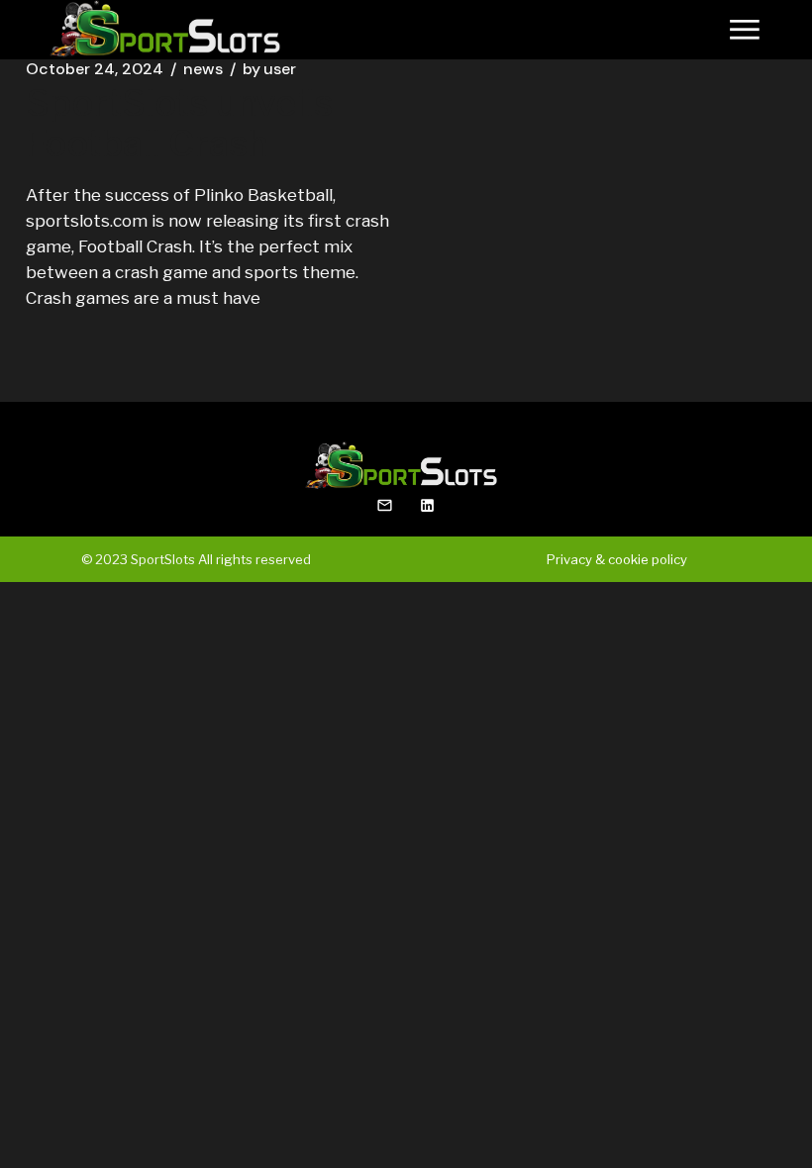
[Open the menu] (744, 30)
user (269, 69)
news (203, 69)
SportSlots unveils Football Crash (179, 123)
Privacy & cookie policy (617, 559)
